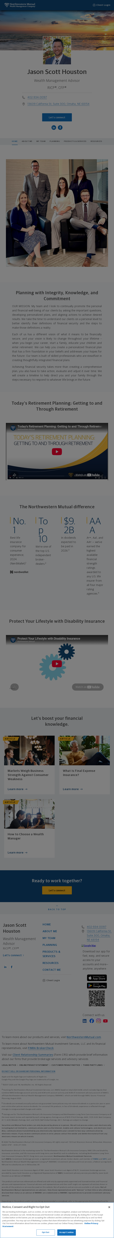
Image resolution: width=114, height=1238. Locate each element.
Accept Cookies (66, 1232)
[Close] (109, 1207)
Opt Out (45, 1232)
